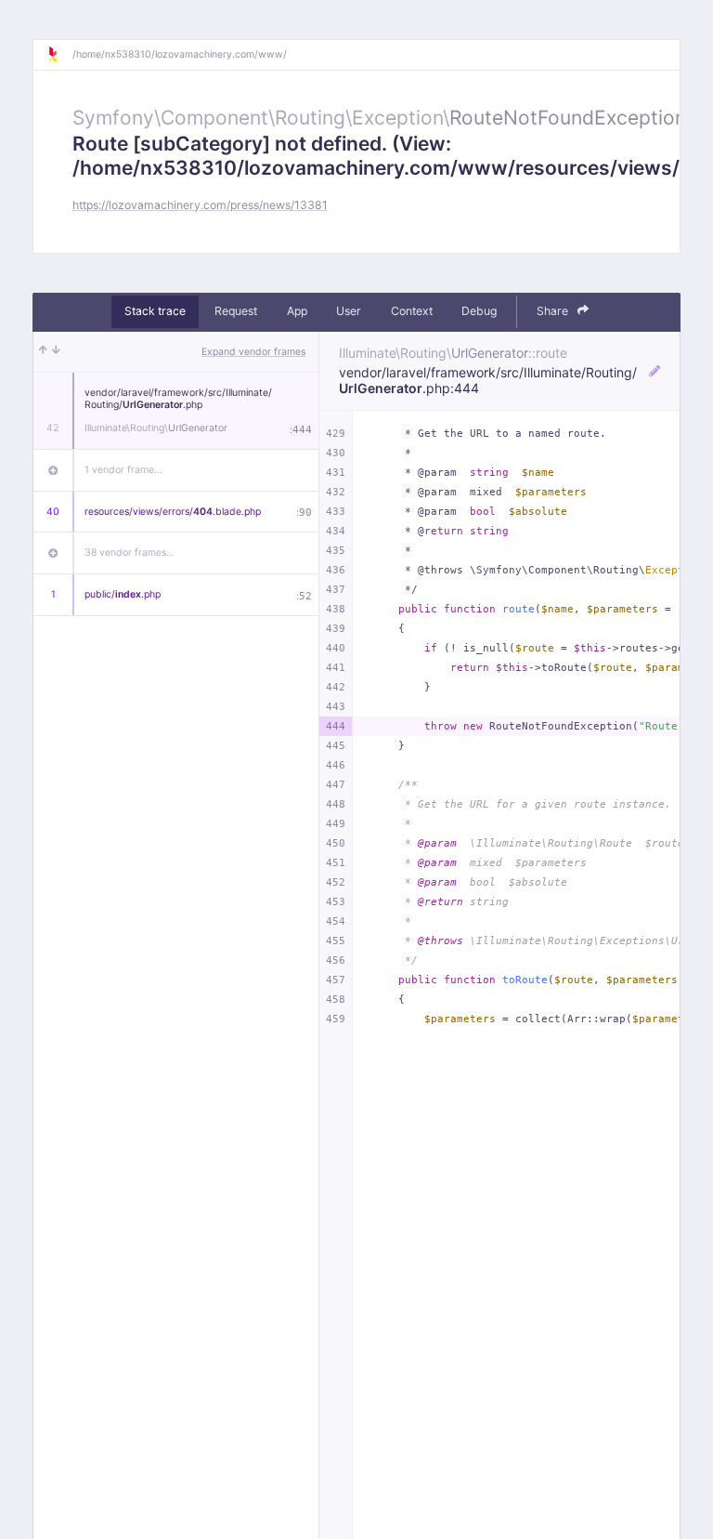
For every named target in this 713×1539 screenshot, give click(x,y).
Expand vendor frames (253, 352)
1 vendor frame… (123, 470)
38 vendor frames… (129, 552)
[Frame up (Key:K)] (43, 352)
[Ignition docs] (59, 54)
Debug (479, 311)
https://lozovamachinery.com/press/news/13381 (200, 205)
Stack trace (155, 311)
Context (412, 311)
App (297, 311)
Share (554, 311)
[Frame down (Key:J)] (56, 352)
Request (235, 311)
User (348, 311)
